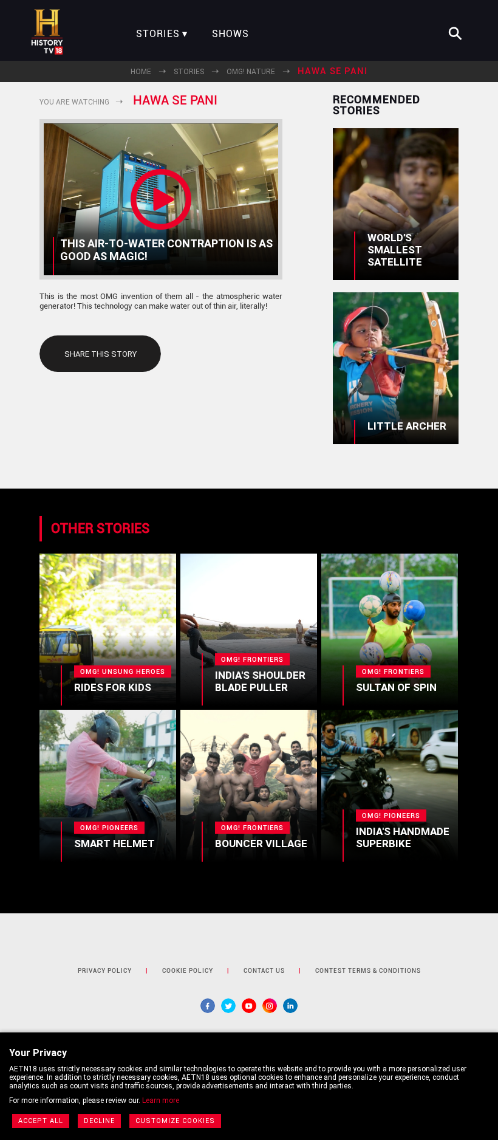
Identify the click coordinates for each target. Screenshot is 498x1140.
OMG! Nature (251, 71)
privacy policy (105, 970)
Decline (99, 1121)
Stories (158, 34)
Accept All (40, 1121)
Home (141, 71)
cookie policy (187, 970)
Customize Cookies (175, 1121)
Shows (230, 34)
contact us (264, 970)
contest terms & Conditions (368, 970)
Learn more (160, 1100)
